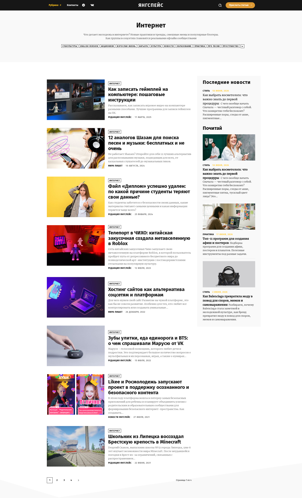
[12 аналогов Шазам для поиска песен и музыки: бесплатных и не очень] (76, 148)
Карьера (143, 46)
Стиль (206, 91)
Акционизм (107, 46)
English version (89, 46)
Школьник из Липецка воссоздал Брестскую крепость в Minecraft (146, 439)
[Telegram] (83, 5)
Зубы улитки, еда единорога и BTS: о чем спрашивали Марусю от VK (148, 340)
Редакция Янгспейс (120, 117)
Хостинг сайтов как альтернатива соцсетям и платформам (146, 292)
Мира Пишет (115, 166)
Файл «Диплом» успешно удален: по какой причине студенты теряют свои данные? (149, 191)
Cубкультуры (69, 46)
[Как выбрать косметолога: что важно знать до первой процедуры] (229, 147)
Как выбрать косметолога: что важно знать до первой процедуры (225, 99)
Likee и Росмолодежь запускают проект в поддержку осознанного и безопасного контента (148, 387)
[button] (220, 5)
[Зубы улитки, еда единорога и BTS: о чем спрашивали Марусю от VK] (76, 346)
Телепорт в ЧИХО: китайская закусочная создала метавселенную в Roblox (149, 238)
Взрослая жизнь (126, 46)
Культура (156, 46)
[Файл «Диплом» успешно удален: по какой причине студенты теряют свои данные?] (76, 197)
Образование (184, 46)
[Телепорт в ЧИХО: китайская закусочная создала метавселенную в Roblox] (76, 245)
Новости (169, 46)
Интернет (114, 83)
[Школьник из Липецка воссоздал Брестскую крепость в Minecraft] (76, 446)
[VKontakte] (92, 5)
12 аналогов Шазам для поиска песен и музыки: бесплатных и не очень (146, 143)
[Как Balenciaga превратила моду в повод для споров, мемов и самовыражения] (229, 274)
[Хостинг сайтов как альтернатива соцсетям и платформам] (76, 297)
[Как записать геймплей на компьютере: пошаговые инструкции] (76, 99)
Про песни (214, 46)
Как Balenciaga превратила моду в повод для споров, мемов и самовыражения (228, 300)
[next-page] (78, 480)
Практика (200, 46)
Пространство (231, 46)
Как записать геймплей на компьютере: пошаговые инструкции (138, 94)
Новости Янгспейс (119, 417)
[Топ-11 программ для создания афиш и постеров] (229, 216)
